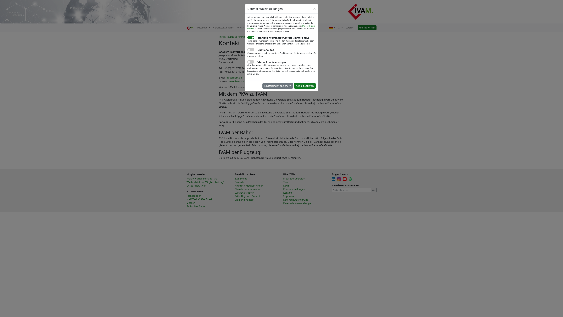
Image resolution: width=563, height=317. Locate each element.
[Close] (314, 8)
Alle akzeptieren (305, 85)
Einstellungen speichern (277, 85)
